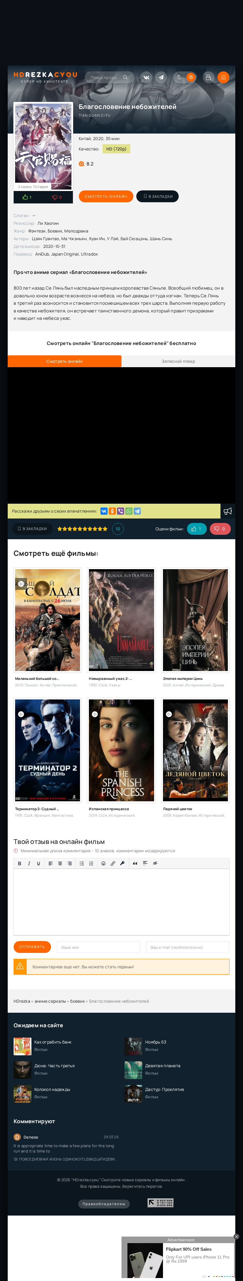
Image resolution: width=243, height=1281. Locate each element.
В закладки (161, 196)
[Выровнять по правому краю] (69, 863)
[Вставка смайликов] (103, 863)
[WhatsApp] (128, 511)
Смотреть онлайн (106, 196)
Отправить (32, 946)
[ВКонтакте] (104, 511)
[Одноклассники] (112, 511)
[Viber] (120, 511)
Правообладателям (104, 1203)
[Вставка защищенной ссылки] (122, 863)
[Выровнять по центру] (60, 863)
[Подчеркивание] (38, 863)
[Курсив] (29, 863)
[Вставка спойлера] (145, 863)
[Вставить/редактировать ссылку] (113, 863)
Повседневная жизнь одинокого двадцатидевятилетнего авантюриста (69, 1159)
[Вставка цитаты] (135, 863)
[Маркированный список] (82, 863)
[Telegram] (137, 511)
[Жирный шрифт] (19, 863)
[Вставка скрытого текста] (155, 863)
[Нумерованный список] (91, 863)
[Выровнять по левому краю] (51, 863)
